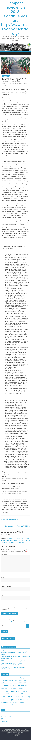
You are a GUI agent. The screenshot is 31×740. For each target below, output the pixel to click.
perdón (16, 702)
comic (16, 680)
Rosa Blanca (19, 705)
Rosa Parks (24, 705)
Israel (7, 693)
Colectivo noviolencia (16, 81)
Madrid (3, 699)
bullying (21, 678)
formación (15, 688)
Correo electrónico (6, 586)
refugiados (14, 705)
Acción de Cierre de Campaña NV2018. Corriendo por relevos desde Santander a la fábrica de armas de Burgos (14, 652)
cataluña (4, 680)
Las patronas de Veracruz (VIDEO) (17, 526)
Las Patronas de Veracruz (10, 519)
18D (2, 678)
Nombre (3, 577)
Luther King (25, 697)
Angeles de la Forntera (11, 678)
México (20, 699)
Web (2, 595)
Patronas (8, 702)
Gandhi (21, 688)
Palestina (3, 702)
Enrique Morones (4, 688)
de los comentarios (7, 719)
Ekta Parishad (13, 83)
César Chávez (9, 683)
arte (17, 678)
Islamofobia (3, 693)
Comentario (4, 554)
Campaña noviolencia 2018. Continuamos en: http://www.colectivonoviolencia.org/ (15, 18)
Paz (11, 702)
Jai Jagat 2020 (22, 83)
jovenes (3, 697)
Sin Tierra (4, 85)
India (13, 691)
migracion (7, 699)
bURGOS (26, 678)
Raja (26, 83)
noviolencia (26, 699)
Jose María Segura (21, 693)
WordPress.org (5, 721)
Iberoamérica (6, 691)
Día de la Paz (14, 683)
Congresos (20, 680)
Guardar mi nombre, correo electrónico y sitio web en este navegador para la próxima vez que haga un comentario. (15, 607)
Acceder (3, 714)
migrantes (13, 699)
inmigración (21, 691)
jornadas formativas (13, 693)
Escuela (10, 688)
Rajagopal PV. (21, 702)
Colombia (10, 680)
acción (4, 678)
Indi (17, 83)
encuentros (22, 685)
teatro (28, 705)
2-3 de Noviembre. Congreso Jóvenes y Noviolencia (14, 660)
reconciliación (6, 705)
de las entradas (6, 716)
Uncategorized (6, 76)
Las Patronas (14, 696)
